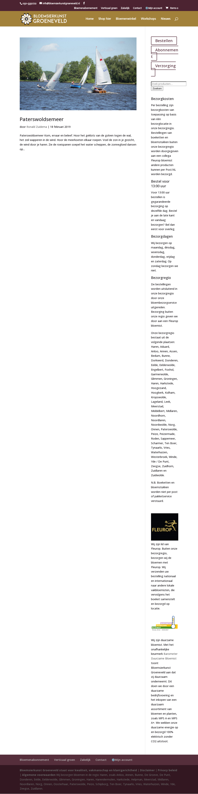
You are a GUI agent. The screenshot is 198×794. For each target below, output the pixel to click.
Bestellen (164, 40)
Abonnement (164, 53)
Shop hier (104, 19)
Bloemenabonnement (85, 8)
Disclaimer (147, 770)
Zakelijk (125, 8)
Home (90, 19)
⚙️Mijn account (153, 8)
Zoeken (157, 88)
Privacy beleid (167, 770)
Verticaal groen (109, 8)
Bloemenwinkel (126, 19)
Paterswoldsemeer (42, 119)
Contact (137, 8)
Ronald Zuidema (36, 127)
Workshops (148, 19)
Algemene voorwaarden (38, 775)
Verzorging (165, 65)
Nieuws (166, 19)
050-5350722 (29, 3)
